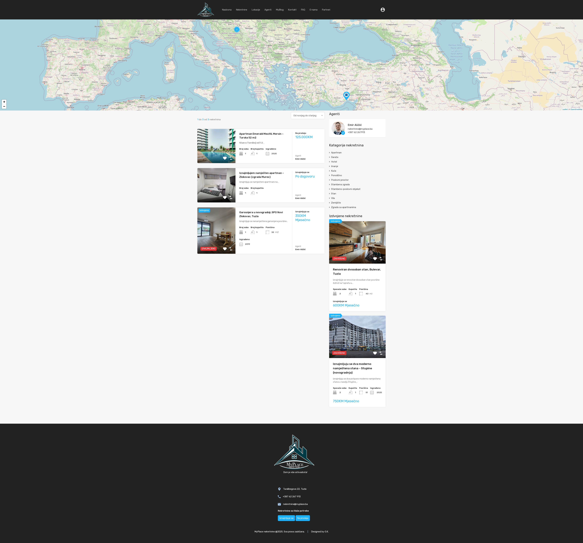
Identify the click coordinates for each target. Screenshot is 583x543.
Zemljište (336, 202)
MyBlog (280, 9)
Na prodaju (302, 518)
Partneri (326, 9)
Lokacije (256, 9)
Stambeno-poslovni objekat (345, 189)
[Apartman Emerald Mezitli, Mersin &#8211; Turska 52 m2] (346, 96)
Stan (333, 193)
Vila (333, 198)
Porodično (336, 175)
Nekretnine (241, 9)
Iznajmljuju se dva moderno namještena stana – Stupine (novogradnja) (352, 368)
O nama (313, 9)
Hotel (334, 161)
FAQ (303, 9)
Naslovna (227, 9)
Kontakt (292, 9)
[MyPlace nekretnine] (205, 15)
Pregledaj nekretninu (216, 156)
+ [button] (4, 102)
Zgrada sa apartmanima (343, 207)
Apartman (336, 152)
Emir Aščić (355, 125)
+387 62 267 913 (292, 496)
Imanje (334, 166)
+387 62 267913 (356, 132)
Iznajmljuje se (286, 518)
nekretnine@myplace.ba (360, 129)
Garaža (334, 157)
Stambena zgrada (340, 184)
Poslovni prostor (340, 180)
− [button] (4, 106)
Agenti (267, 9)
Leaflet (565, 109)
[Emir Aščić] (338, 133)
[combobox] (308, 115)
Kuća (333, 170)
